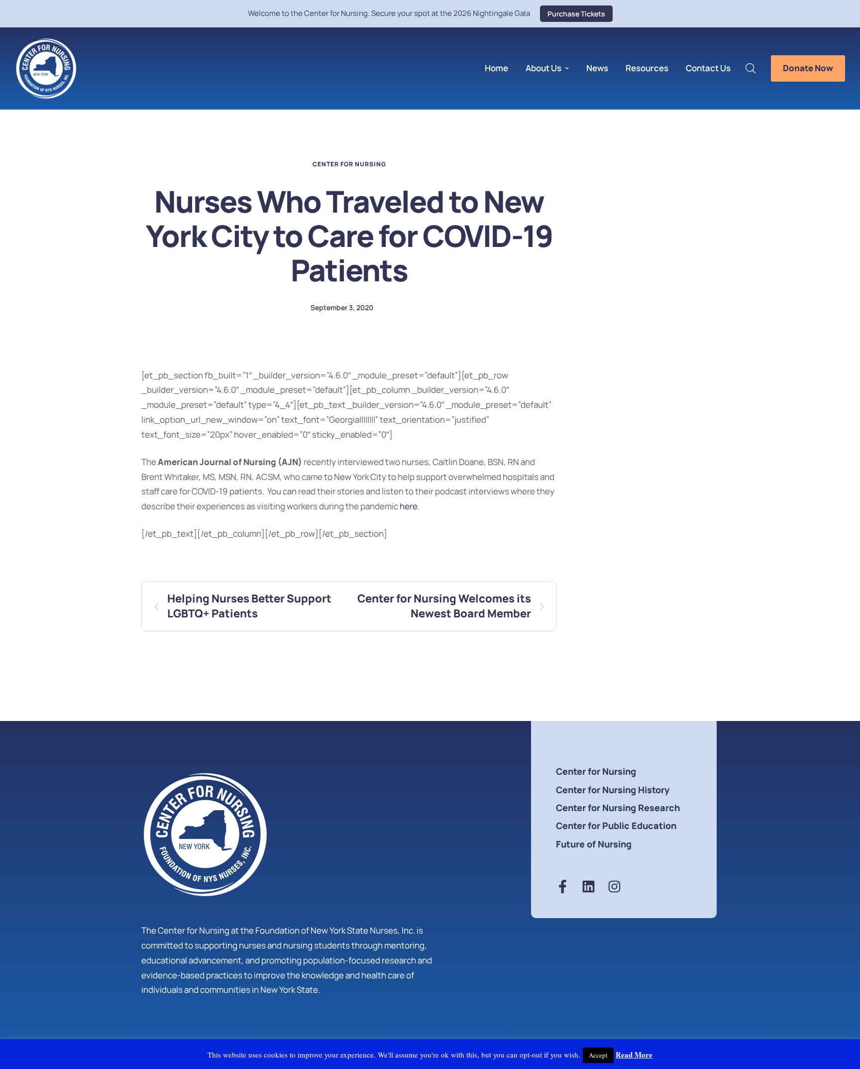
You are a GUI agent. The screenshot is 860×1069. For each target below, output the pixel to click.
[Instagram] (614, 886)
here (409, 506)
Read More (634, 1054)
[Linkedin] (588, 886)
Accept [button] (598, 1055)
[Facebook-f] (562, 886)
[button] (576, 13)
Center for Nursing (349, 164)
